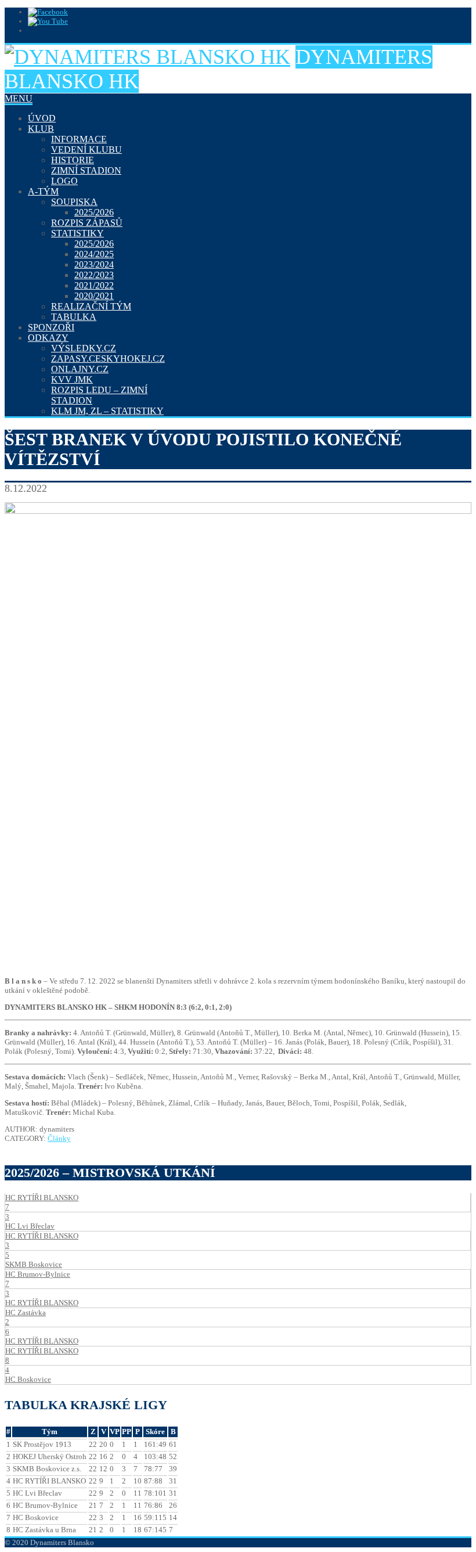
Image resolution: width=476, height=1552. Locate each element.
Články (59, 1138)
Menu (19, 98)
